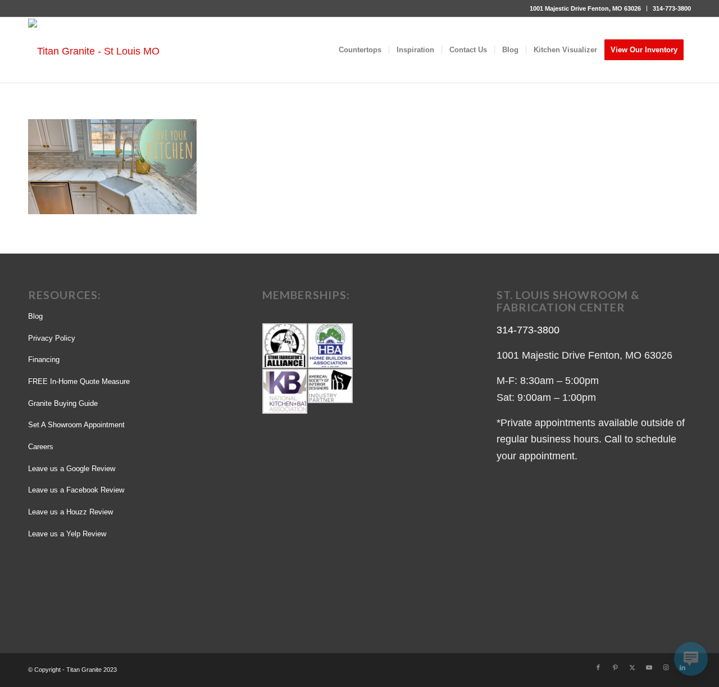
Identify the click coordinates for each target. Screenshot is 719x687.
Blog (35, 316)
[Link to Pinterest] (615, 667)
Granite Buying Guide (63, 403)
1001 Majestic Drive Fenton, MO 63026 (585, 8)
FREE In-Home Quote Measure (79, 381)
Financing (44, 359)
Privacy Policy (51, 338)
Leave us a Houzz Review (70, 512)
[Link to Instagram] (665, 667)
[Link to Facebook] (598, 667)
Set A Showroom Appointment (76, 425)
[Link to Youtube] (648, 667)
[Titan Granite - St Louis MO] (94, 51)
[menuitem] (585, 8)
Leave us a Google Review (71, 468)
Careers (40, 446)
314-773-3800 (672, 8)
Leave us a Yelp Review (67, 534)
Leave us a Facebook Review (76, 490)
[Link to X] (632, 667)
